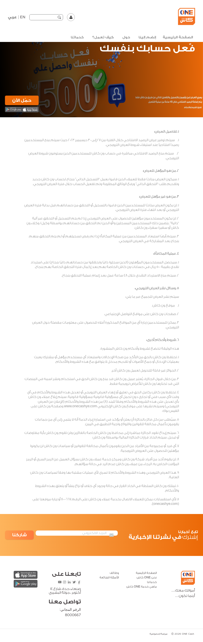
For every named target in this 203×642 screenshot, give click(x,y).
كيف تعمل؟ (103, 37)
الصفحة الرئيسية (178, 37)
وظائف (114, 573)
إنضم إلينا (147, 37)
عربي (12, 17)
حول (126, 37)
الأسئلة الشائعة (109, 577)
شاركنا (19, 534)
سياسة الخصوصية (158, 634)
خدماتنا (77, 37)
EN (22, 17)
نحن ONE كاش (147, 577)
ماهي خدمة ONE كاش (141, 586)
